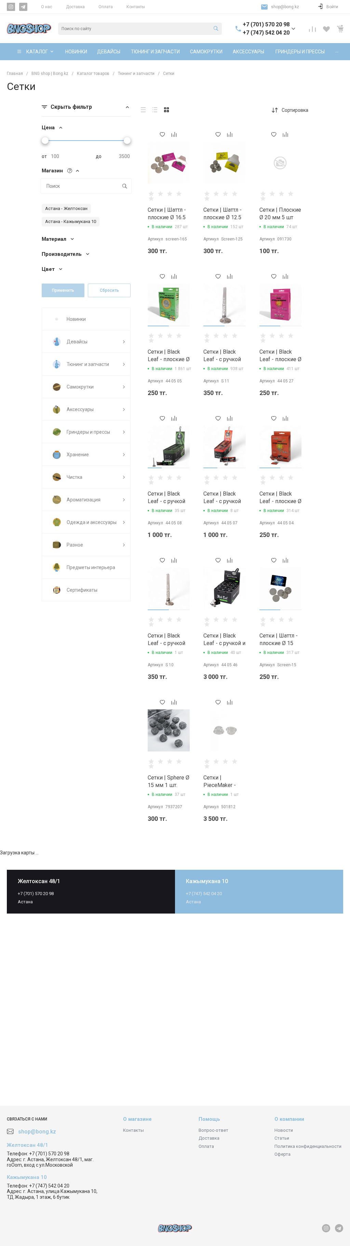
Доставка (75, 6)
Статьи (281, 1138)
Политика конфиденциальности (307, 1146)
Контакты (135, 6)
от (44, 156)
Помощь (209, 1119)
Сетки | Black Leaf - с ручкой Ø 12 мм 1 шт (166, 643)
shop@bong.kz (285, 6)
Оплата (105, 6)
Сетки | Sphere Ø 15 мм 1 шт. (168, 781)
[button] (158, 609)
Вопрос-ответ (213, 1130)
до (99, 156)
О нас (46, 6)
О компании (289, 1119)
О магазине (137, 1119)
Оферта (282, 1154)
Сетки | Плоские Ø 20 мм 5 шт (280, 214)
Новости (283, 1130)
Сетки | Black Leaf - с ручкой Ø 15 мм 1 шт (222, 359)
